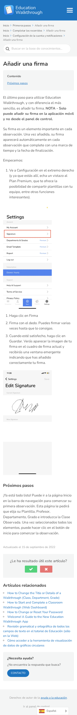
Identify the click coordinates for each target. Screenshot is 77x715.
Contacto (18, 673)
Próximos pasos (17, 83)
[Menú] (70, 10)
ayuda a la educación (54, 698)
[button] (31, 569)
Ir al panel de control (36, 706)
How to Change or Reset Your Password (35, 612)
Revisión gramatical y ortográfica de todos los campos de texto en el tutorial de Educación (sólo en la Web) (36, 631)
